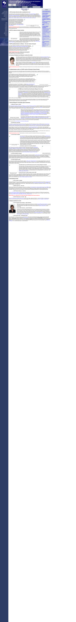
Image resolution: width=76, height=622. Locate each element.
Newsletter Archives (4, 19)
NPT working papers (27, 112)
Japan (34, 84)
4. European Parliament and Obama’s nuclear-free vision (46, 19)
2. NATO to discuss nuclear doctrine (45, 14)
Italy (29, 84)
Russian (6, 34)
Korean (21, 17)
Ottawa (33, 108)
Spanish (30, 17)
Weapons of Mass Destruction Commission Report (38, 112)
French (13, 17)
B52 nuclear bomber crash (39, 212)
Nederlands (5, 33)
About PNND (5, 11)
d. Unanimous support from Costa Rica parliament (45, 30)
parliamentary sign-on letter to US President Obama (20, 46)
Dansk (6, 23)
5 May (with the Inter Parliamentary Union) (18, 193)
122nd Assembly (48, 181)
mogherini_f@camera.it (42, 205)
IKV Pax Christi (25, 217)
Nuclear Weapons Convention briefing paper (21, 121)
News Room (5, 16)
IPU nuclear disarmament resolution (38, 182)
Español (6, 27)
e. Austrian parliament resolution (46, 31)
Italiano (6, 30)
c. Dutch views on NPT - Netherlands (45, 45)
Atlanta (25, 107)
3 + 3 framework (25, 92)
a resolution (33, 62)
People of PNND (4, 12)
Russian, (27, 17)
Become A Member (4, 13)
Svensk (6, 35)
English (6, 26)
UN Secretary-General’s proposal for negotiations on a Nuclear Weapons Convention (23, 105)
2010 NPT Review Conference (14, 192)
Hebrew (6, 29)
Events (6, 17)
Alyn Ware (46, 183)
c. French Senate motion (45, 29)
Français (6, 28)
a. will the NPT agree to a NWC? (46, 28)
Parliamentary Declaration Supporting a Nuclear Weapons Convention (23, 147)
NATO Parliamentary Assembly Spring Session (17, 198)
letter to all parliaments (32, 13)
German (15, 17)
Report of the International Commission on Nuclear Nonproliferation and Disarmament (34, 113)
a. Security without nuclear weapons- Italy (45, 43)
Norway (31, 84)
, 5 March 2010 (23, 170)
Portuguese (24, 17)
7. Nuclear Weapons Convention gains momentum (45, 27)
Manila (41, 107)
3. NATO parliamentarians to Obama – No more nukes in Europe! (46, 16)
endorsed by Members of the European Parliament (37, 124)
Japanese (18, 17)
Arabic (6, 22)
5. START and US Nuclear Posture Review (46, 22)
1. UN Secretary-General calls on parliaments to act (46, 11)
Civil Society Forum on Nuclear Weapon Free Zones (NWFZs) (39, 187)
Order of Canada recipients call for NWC (25, 176)
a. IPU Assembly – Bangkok (45, 36)
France (27, 84)
